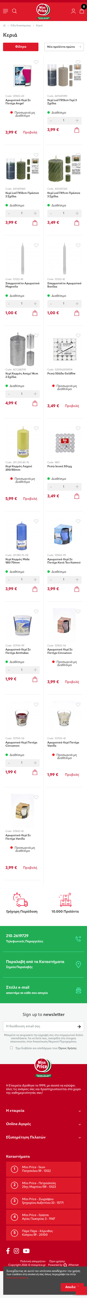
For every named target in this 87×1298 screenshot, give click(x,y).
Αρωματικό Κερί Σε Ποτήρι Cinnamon (60, 651)
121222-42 (60, 279)
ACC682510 (19, 370)
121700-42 (60, 738)
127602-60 (18, 96)
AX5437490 (61, 96)
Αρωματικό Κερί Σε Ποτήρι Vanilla (18, 837)
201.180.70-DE (21, 555)
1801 (57, 462)
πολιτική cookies (17, 1277)
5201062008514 (63, 370)
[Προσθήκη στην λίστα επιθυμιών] (36, 62)
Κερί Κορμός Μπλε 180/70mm (17, 561)
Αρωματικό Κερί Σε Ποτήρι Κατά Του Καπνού (64, 561)
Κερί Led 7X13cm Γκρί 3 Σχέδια (62, 102)
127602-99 (60, 555)
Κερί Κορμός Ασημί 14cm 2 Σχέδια (21, 375)
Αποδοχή (72, 1287)
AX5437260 (61, 189)
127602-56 (60, 646)
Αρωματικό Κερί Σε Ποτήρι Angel (18, 102)
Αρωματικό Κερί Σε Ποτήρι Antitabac (18, 651)
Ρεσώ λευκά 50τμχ (59, 466)
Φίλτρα (20, 47)
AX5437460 (19, 189)
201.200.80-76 (21, 462)
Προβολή (30, 132)
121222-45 (18, 279)
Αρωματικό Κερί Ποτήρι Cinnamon (21, 744)
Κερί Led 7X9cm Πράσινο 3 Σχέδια (63, 195)
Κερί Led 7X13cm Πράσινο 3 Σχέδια (22, 195)
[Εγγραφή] (79, 1026)
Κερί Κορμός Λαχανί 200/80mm (18, 468)
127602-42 (18, 831)
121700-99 (18, 646)
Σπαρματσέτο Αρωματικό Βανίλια (64, 285)
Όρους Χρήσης (67, 1048)
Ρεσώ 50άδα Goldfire (61, 373)
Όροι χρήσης (57, 1261)
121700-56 (18, 738)
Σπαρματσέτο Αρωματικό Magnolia (22, 285)
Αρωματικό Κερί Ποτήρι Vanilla (63, 744)
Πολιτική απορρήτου (32, 1261)
